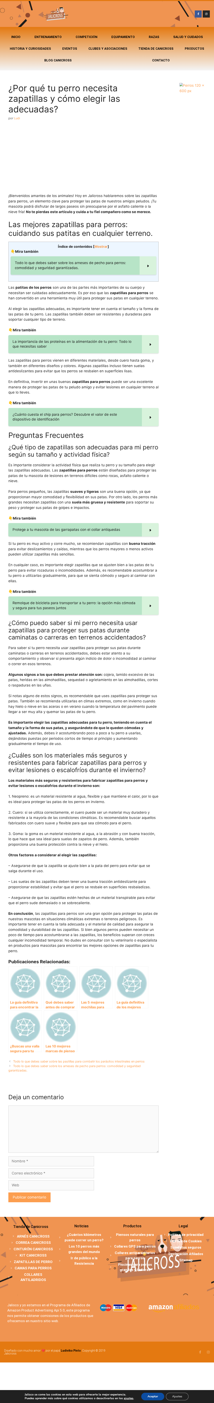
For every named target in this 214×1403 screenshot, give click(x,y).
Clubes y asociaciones (107, 49)
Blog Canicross (58, 60)
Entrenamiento (48, 37)
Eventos (69, 49)
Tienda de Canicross (155, 49)
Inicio (15, 37)
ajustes (128, 1398)
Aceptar (153, 1396)
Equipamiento (123, 37)
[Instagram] (206, 14)
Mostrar (101, 246)
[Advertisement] (83, 157)
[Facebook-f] (198, 14)
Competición (86, 37)
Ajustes (177, 1396)
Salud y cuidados (188, 37)
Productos (194, 49)
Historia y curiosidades (30, 49)
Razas (154, 37)
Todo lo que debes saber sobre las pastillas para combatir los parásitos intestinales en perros (79, 1061)
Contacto (161, 60)
